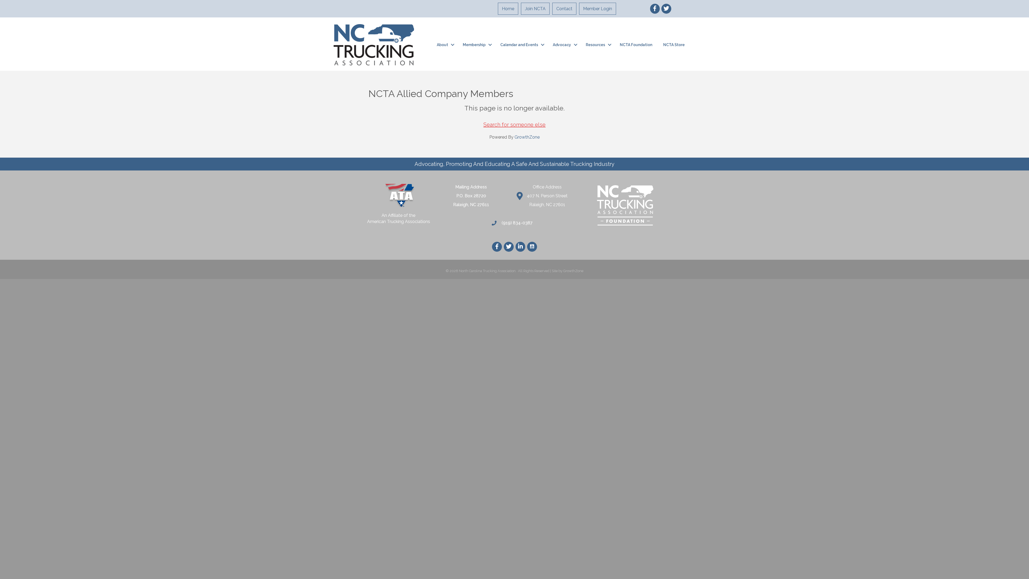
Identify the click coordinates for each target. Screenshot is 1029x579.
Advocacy (562, 45)
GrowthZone (527, 137)
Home (508, 8)
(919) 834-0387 (517, 222)
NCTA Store (674, 45)
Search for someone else (514, 124)
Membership (474, 45)
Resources (595, 45)
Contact (564, 8)
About (442, 45)
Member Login (597, 8)
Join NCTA (535, 8)
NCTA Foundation (636, 45)
